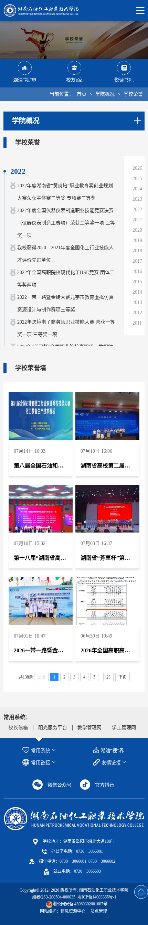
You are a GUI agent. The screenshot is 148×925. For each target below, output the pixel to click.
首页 (81, 94)
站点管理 (99, 911)
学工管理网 (124, 727)
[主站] (74, 818)
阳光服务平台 (52, 727)
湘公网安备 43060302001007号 (80, 904)
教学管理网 (89, 727)
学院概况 (105, 94)
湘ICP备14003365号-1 (96, 897)
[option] (74, 40)
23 (108, 677)
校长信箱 (18, 727)
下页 (122, 677)
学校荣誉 (133, 94)
